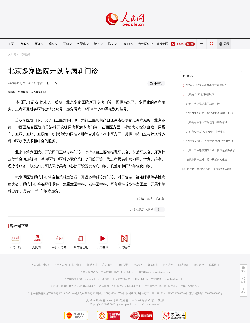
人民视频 (102, 247)
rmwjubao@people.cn (174, 279)
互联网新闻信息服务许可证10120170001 (73, 286)
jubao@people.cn (161, 272)
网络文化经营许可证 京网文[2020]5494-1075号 (98, 293)
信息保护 (198, 264)
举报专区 (162, 43)
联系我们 (214, 264)
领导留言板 (80, 247)
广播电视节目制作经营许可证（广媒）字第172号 (172, 286)
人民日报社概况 (40, 264)
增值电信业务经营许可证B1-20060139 (120, 286)
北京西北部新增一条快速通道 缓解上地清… (211, 113)
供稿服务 (138, 264)
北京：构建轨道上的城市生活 (203, 103)
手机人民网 (59, 247)
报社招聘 (77, 264)
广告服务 (107, 264)
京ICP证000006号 (177, 293)
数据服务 (153, 264)
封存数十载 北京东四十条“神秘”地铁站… (210, 169)
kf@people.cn (92, 279)
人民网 (12, 54)
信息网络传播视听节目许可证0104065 (49, 293)
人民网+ (37, 247)
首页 (11, 43)
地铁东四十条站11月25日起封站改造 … (208, 159)
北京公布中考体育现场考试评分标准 (206, 122)
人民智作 (124, 247)
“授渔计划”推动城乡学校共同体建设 (206, 85)
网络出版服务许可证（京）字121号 (146, 293)
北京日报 (51, 83)
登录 (226, 43)
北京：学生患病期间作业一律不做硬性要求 (210, 150)
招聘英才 (92, 264)
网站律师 (183, 264)
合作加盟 (122, 264)
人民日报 (15, 247)
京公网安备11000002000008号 (206, 293)
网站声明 (168, 264)
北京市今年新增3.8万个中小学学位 (205, 131)
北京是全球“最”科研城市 (200, 94)
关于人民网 (60, 264)
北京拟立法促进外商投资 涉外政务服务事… (211, 141)
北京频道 (25, 54)
